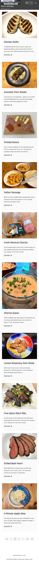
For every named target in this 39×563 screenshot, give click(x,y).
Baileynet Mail (28, 559)
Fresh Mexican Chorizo (16, 242)
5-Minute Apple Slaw (15, 513)
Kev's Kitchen (7, 6)
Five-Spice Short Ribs (15, 413)
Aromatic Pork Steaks (15, 92)
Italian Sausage (12, 192)
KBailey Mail (21, 559)
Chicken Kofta (11, 42)
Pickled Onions (11, 142)
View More (7, 55)
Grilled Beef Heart (13, 463)
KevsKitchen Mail (12, 559)
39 (28, 539)
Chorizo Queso (11, 313)
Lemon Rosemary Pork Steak (19, 363)
